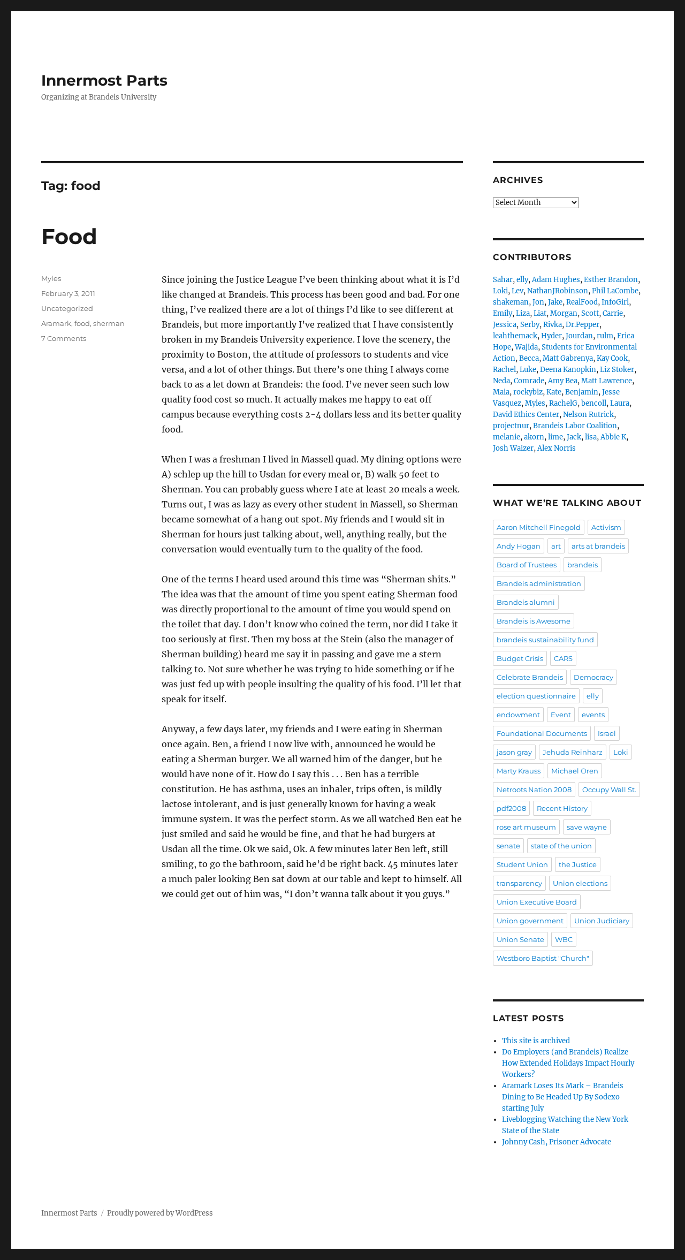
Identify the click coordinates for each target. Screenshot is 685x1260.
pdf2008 (511, 808)
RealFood (582, 302)
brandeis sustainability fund (545, 639)
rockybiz (528, 392)
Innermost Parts (104, 80)
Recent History (562, 808)
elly (522, 279)
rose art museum (526, 827)
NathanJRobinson (557, 290)
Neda (501, 380)
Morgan (563, 313)
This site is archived (536, 1040)
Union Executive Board (537, 902)
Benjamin (581, 392)
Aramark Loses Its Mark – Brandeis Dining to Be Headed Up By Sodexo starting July (562, 1097)
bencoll (593, 403)
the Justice (578, 864)
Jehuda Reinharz (573, 752)
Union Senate (520, 939)
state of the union (561, 845)
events (593, 714)
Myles (51, 278)
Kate (553, 392)
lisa (591, 437)
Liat (540, 313)
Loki (500, 290)
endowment (518, 714)
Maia (501, 392)
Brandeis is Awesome (533, 621)
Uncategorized (67, 308)
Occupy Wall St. (609, 789)
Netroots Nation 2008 (534, 789)
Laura (619, 403)
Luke (528, 369)
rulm (605, 335)
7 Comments (63, 338)
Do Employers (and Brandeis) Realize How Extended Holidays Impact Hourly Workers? (568, 1063)
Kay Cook (612, 358)
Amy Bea (562, 380)
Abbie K (613, 437)
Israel (607, 733)
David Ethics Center (526, 414)
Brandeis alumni (526, 602)
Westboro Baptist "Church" (543, 958)
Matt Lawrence (606, 380)
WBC (564, 939)
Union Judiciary (601, 920)
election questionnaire (536, 696)
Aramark (56, 323)
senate (508, 845)
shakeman (511, 302)
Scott (590, 313)
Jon (538, 302)
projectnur (511, 425)
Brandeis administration (539, 583)
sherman (109, 323)
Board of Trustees (527, 564)
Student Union (522, 864)
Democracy (593, 677)
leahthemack (515, 335)
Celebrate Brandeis (530, 677)
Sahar (503, 279)
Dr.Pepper (582, 324)
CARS (563, 658)
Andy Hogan (519, 546)
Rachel (504, 369)
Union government (530, 920)
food (82, 323)
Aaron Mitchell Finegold (539, 527)
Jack (574, 437)
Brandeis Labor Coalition (575, 425)
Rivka (552, 324)
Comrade (529, 380)
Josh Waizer (513, 448)
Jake (555, 302)
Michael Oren (574, 770)
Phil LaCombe (615, 290)
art (556, 546)
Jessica (504, 324)
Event (561, 714)
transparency (519, 883)
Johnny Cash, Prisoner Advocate (556, 1142)
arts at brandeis (598, 546)
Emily (502, 313)
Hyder (551, 335)
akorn (534, 437)
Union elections (580, 883)
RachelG (563, 403)
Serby (529, 324)
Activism (606, 527)
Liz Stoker (617, 369)
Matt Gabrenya (568, 358)
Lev (517, 290)
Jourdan (579, 335)
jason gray (514, 752)
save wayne (587, 827)
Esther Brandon (611, 279)
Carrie (613, 313)
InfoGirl (615, 302)
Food (69, 236)
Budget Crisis (520, 658)
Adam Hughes (556, 279)
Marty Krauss (519, 770)
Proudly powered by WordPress (160, 1213)
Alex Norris (556, 448)
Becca (529, 358)
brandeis (582, 564)
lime (555, 437)
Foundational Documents (542, 733)
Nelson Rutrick (588, 414)
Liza (523, 313)
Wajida (526, 347)
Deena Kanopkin (568, 369)
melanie (506, 437)
